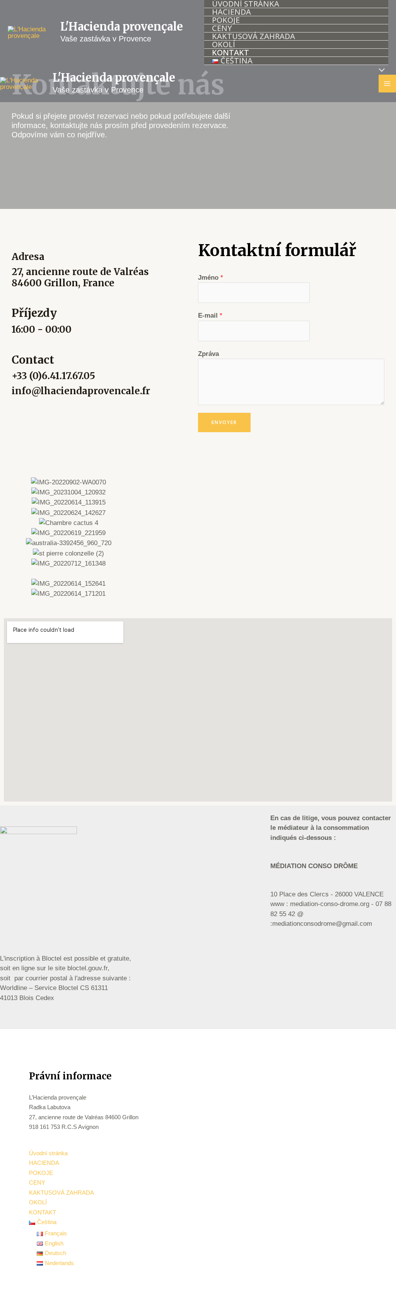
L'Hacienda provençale (121, 26)
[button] (11, 538)
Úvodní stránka (245, 4)
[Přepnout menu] (379, 70)
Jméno (210, 277)
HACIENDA (231, 12)
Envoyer (224, 422)
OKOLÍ (223, 45)
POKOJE (226, 20)
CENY (222, 28)
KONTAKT (230, 53)
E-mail (210, 315)
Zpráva (208, 353)
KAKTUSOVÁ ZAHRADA (253, 36)
